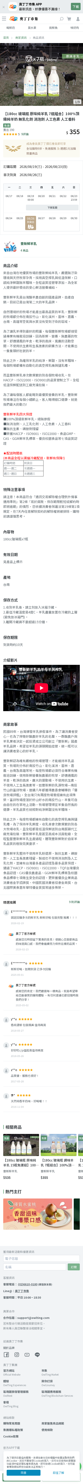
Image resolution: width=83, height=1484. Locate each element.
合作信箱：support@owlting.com (26, 1318)
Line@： (16, 1291)
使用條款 (47, 1430)
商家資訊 (21, 38)
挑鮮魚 (53, 28)
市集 (44, 1370)
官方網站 (9, 1370)
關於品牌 (9, 1348)
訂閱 (74, 1267)
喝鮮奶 (10, 28)
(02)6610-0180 (27, 1284)
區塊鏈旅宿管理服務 (16, 1392)
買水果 (32, 28)
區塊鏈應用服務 (51, 1392)
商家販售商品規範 (53, 1423)
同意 (23, 1473)
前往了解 (58, 1473)
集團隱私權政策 (13, 1430)
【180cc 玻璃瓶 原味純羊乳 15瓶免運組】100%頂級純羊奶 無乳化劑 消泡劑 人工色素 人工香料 (21, 1162)
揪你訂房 (47, 1381)
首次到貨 (9, 174)
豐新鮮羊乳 (10, 1171)
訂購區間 (9, 166)
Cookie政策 (11, 1436)
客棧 (6, 1402)
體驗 (6, 1381)
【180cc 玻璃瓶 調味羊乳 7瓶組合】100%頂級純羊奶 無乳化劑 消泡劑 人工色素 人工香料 (58, 1162)
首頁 (6, 38)
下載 (76, 6)
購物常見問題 (11, 1423)
